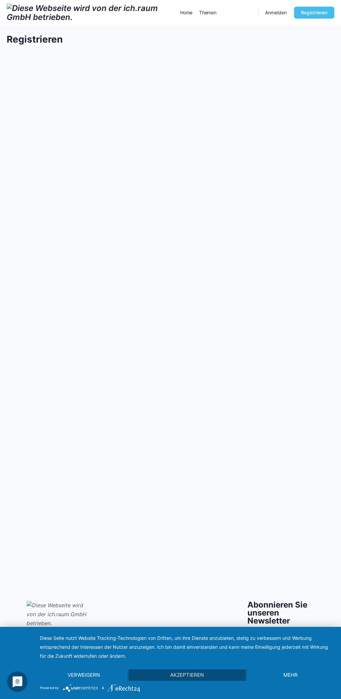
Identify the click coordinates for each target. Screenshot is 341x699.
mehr (290, 675)
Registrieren (314, 12)
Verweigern (84, 675)
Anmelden (276, 12)
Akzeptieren (187, 675)
